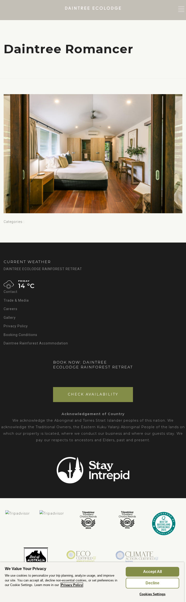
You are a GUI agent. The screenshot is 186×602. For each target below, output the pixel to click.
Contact (10, 292)
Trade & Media (16, 300)
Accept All (152, 572)
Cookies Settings (152, 594)
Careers (10, 309)
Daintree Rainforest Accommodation (36, 343)
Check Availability (93, 394)
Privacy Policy (16, 326)
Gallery (10, 318)
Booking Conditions (20, 335)
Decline (152, 583)
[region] (92, 582)
